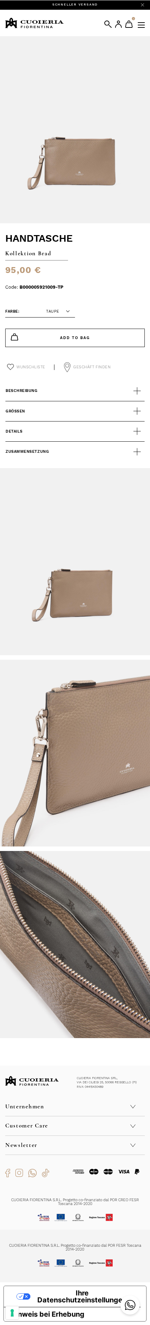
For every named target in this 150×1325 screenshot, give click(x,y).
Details (14, 431)
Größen (15, 411)
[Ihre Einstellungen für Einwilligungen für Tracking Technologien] (12, 1312)
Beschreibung (22, 390)
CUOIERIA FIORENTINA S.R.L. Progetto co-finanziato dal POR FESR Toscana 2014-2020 (75, 1247)
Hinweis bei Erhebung (47, 1314)
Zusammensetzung (27, 451)
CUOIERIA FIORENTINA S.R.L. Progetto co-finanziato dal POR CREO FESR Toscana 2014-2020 (75, 1202)
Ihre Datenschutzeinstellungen (82, 1296)
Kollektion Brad (28, 253)
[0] (129, 24)
